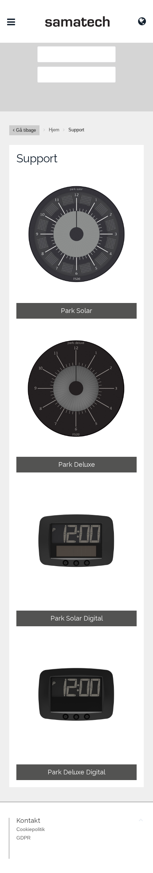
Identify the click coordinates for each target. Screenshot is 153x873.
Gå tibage (25, 130)
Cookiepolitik (30, 829)
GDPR (23, 838)
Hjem (54, 129)
